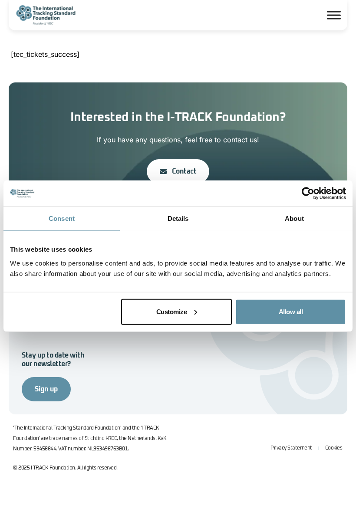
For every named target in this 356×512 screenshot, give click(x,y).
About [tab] (294, 218)
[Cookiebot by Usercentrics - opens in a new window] (308, 193)
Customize (171, 311)
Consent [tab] (62, 218)
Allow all (291, 311)
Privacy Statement (291, 448)
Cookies (334, 448)
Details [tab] (178, 218)
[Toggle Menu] (333, 15)
